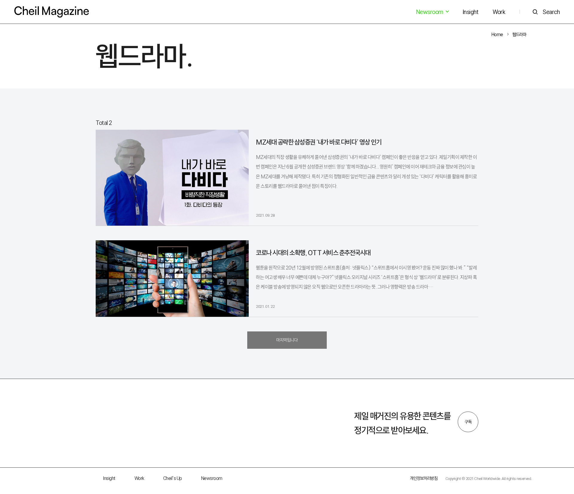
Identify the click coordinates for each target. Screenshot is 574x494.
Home (497, 34)
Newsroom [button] (430, 12)
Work (499, 12)
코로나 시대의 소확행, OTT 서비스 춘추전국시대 (313, 252)
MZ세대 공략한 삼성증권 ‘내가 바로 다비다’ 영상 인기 (318, 142)
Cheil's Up (172, 478)
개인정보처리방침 (423, 478)
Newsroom (211, 478)
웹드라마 (519, 34)
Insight (470, 12)
